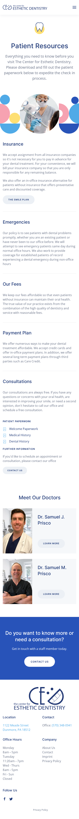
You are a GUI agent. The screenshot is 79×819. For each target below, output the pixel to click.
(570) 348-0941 (62, 725)
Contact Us (14, 470)
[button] (74, 7)
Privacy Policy (51, 761)
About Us (48, 748)
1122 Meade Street (16, 725)
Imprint (47, 757)
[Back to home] (25, 7)
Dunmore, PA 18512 (16, 730)
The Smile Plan (18, 199)
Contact (47, 752)
